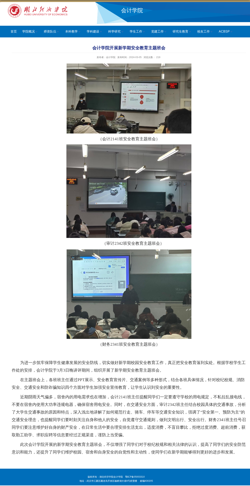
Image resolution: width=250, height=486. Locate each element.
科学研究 (114, 31)
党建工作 (157, 31)
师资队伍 (50, 31)
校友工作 (203, 31)
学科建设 (93, 31)
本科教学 (71, 31)
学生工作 (136, 31)
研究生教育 (180, 31)
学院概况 (28, 31)
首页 (14, 31)
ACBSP (224, 31)
